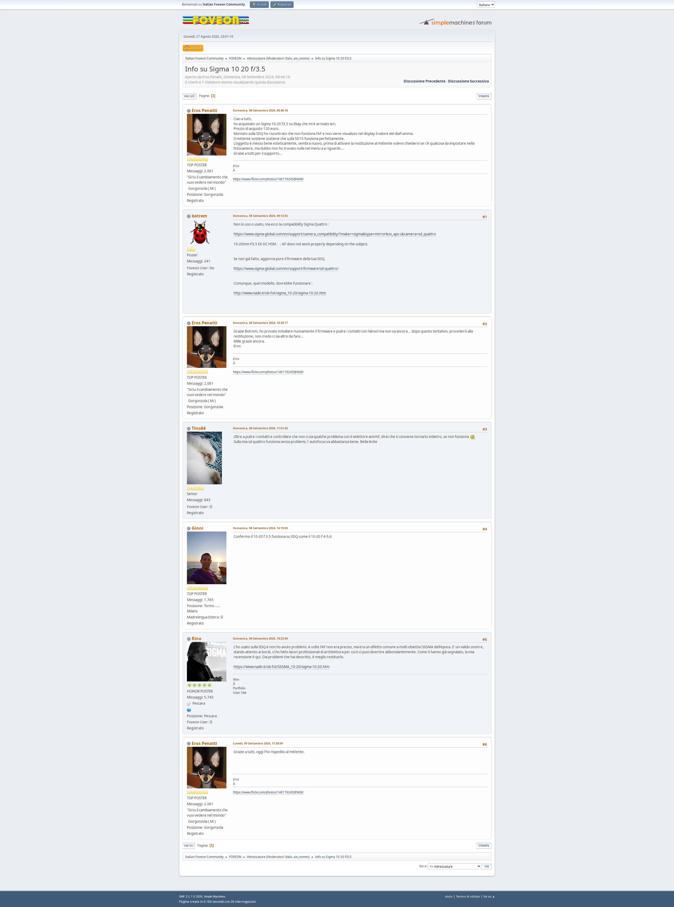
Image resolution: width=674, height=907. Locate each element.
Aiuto (449, 896)
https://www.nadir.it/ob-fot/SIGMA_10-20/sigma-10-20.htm (281, 666)
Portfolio (239, 688)
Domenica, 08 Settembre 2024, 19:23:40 (260, 638)
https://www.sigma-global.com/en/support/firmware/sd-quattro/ (286, 268)
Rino (196, 638)
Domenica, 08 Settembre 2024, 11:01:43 (260, 428)
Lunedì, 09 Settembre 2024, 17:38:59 (258, 743)
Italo (288, 58)
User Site (239, 692)
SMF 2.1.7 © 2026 (190, 896)
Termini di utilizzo (468, 896)
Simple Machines (214, 896)
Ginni (197, 528)
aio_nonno (301, 58)
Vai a (422, 866)
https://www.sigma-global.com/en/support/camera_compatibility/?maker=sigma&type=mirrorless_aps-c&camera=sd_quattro (335, 234)
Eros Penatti (204, 110)
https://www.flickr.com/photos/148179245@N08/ (268, 179)
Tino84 (199, 428)
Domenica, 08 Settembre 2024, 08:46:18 (260, 110)
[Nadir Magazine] (189, 709)
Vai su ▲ (489, 896)
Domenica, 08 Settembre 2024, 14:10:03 (260, 528)
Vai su (188, 845)
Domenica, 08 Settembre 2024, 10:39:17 (260, 323)
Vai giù (189, 96)
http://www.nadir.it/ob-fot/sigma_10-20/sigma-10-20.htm (280, 293)
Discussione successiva (468, 81)
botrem (199, 216)
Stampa (483, 96)
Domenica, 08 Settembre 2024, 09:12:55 (260, 216)
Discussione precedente (424, 81)
